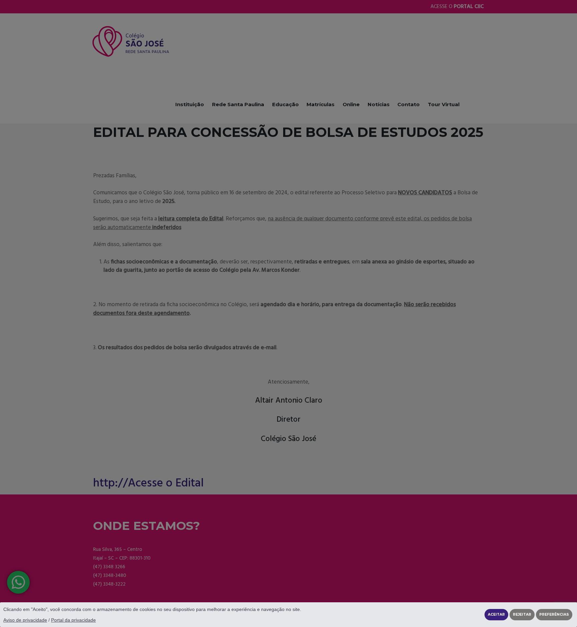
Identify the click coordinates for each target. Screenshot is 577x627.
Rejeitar (522, 614)
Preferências (554, 614)
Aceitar (496, 614)
